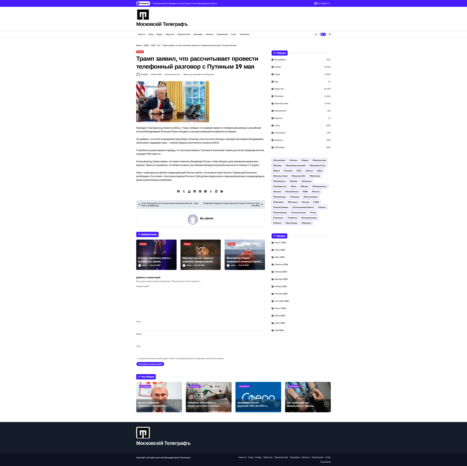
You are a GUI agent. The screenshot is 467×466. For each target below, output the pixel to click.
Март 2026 (280, 257)
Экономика (198, 34)
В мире (159, 34)
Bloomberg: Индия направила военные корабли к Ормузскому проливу (244, 261)
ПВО (306, 191)
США (317, 202)
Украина (210, 74)
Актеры (294, 160)
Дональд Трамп (191, 74)
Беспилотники (320, 160)
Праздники (279, 202)
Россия (202, 74)
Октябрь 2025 (281, 293)
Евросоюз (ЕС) (299, 176)
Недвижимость (320, 186)
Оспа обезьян (293, 191)
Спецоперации (280, 212)
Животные (315, 176)
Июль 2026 (280, 250)
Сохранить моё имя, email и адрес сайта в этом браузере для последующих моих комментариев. (181, 358)
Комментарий (143, 286)
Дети (321, 170)
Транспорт (278, 217)
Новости (141, 34)
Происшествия (183, 34)
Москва (305, 186)
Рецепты (278, 118)
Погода (316, 191)
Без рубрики (280, 59)
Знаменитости (280, 186)
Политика (278, 96)
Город (150, 34)
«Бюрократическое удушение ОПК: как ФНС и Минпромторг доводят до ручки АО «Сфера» (251, 407)
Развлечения (222, 34)
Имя (138, 321)
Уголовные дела (310, 217)
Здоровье (307, 181)
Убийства (293, 217)
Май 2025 (279, 330)
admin (208, 218)
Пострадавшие (311, 197)
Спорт (233, 34)
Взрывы (278, 165)
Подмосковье (280, 197)
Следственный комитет (304, 207)
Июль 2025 (280, 315)
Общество (169, 34)
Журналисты (280, 181)
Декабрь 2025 (281, 279)
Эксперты (307, 223)
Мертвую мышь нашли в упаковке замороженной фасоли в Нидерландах (197, 261)
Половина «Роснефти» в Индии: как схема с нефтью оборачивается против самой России (203, 407)
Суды (313, 212)
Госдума (288, 170)
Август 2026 (280, 242)
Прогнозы (293, 202)
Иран (294, 186)
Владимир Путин (318, 165)
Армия (305, 160)
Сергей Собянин (281, 207)
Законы (294, 181)
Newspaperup (171, 457)
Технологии (244, 34)
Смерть (323, 207)
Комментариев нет (172, 74)
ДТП (299, 170)
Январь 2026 (281, 271)
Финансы (210, 34)
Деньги (310, 170)
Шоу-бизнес (292, 223)
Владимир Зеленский (296, 165)
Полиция (295, 197)
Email (139, 334)
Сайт (138, 346)
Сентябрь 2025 (282, 301)
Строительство (299, 212)
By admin (144, 74)
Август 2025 (280, 308)
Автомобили (279, 160)
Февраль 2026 (281, 264)
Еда (276, 81)
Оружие (277, 191)
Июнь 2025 (280, 323)
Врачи (277, 170)
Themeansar (184, 457)
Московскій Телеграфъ (162, 24)
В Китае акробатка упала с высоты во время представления (154, 261)
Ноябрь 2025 (281, 286)
